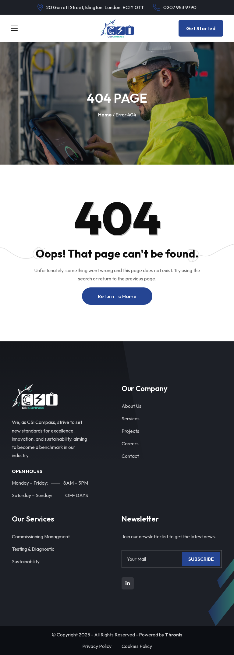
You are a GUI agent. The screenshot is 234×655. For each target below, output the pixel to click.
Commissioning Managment (41, 536)
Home (105, 115)
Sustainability (26, 561)
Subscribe (201, 559)
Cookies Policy (137, 646)
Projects (130, 431)
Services (131, 418)
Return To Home (117, 296)
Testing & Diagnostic (33, 549)
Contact (130, 456)
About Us (131, 406)
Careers (130, 443)
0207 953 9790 (180, 7)
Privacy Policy (97, 646)
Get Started (200, 28)
